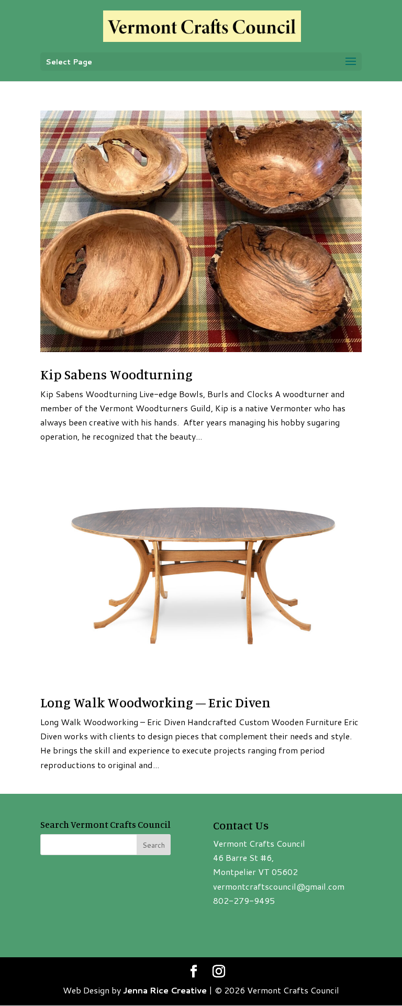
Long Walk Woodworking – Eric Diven (155, 702)
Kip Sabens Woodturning (116, 374)
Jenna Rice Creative (165, 990)
